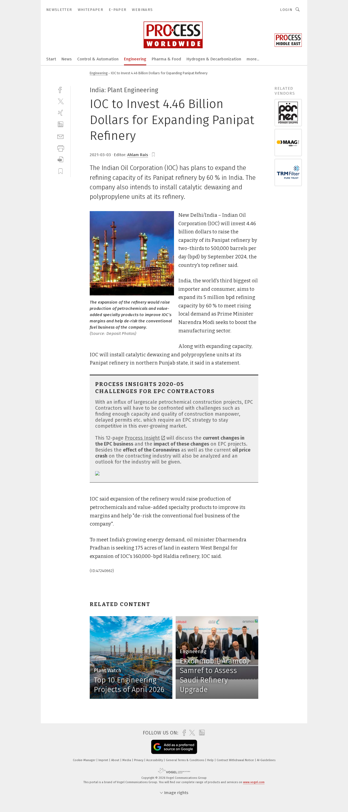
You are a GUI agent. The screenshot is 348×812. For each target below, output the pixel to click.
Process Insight (142, 438)
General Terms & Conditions (185, 760)
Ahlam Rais (137, 154)
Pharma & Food (166, 59)
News (66, 59)
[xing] (60, 112)
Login (286, 9)
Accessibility (155, 760)
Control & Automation (98, 59)
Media (127, 760)
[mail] (60, 136)
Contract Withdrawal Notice (236, 760)
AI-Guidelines (266, 760)
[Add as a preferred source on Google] (174, 747)
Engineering (135, 59)
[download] (60, 159)
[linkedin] (60, 124)
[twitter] (60, 101)
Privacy (139, 760)
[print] (60, 147)
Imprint (103, 760)
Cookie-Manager (84, 760)
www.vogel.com (254, 782)
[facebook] (60, 89)
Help (211, 760)
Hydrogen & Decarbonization (214, 59)
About (115, 760)
